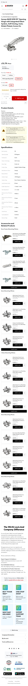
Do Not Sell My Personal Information (14, 683)
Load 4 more (14, 287)
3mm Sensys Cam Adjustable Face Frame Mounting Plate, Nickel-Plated (19, 235)
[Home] (9, 6)
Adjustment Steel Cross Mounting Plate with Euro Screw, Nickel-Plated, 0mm (19, 420)
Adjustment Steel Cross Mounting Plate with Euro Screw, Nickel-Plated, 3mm (19, 297)
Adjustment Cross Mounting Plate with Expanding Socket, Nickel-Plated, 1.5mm (19, 386)
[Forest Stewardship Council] (7, 669)
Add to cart (17, 241)
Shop (9, 16)
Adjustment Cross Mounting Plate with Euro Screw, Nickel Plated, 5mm (19, 510)
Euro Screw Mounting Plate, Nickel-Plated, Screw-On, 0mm (19, 434)
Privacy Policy (10, 681)
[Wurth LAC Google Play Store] (20, 673)
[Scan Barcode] (25, 9)
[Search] (22, 9)
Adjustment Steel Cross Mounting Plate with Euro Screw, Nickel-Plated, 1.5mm (19, 359)
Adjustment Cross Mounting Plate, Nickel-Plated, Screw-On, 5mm (19, 482)
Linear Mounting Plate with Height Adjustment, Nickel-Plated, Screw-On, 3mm (19, 263)
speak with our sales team (16, 580)
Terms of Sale (17, 681)
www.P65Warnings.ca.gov (11, 133)
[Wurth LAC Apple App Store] (7, 673)
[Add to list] (24, 241)
